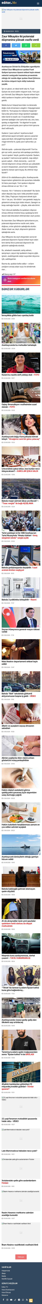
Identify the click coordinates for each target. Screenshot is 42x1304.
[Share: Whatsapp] (26, 45)
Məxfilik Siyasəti (7, 1279)
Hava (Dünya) (6, 1292)
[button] (35, 45)
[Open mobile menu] (38, 3)
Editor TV (5, 1287)
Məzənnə (5, 1295)
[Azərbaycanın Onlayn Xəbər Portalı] (9, 2)
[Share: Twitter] (16, 45)
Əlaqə (3, 1273)
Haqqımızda (6, 1271)
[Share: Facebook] (6, 45)
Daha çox (21, 1257)
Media (4, 1276)
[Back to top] (36, 1297)
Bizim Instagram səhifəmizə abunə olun (21, 279)
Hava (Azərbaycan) (8, 1290)
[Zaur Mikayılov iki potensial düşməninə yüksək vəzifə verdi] (21, 19)
